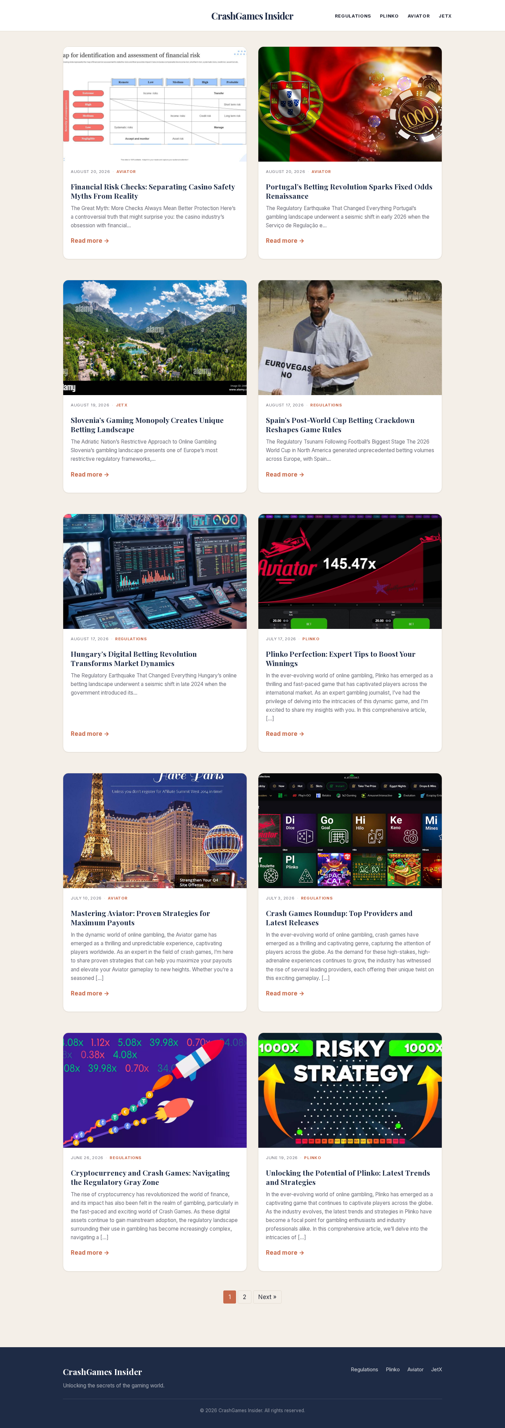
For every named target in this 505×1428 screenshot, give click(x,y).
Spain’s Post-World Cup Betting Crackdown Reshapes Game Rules (340, 424)
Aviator (419, 16)
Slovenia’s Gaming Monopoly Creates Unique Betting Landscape (147, 424)
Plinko (389, 16)
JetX (445, 16)
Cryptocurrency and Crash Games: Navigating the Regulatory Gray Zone (150, 1177)
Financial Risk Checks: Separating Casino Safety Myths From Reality (153, 191)
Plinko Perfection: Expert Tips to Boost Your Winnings (341, 658)
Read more (86, 240)
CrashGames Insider (252, 16)
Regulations (353, 16)
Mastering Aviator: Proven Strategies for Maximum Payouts (140, 917)
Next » (267, 1297)
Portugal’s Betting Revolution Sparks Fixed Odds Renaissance (349, 191)
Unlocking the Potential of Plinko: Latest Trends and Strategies (348, 1177)
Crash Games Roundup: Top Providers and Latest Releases (339, 917)
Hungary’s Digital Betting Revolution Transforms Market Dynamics (134, 658)
